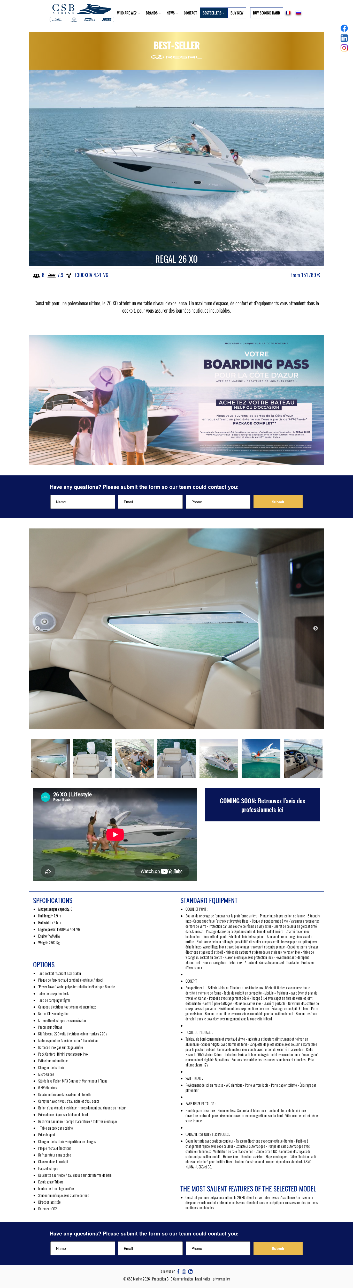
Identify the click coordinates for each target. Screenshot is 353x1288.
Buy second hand (266, 13)
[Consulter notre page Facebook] (178, 1271)
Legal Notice (203, 1279)
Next (315, 628)
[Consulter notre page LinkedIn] (190, 1271)
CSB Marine (134, 1279)
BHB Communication (180, 1279)
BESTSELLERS (212, 13)
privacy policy (221, 1279)
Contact (190, 13)
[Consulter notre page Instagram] (184, 1271)
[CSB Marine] (82, 13)
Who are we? (127, 13)
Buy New (237, 13)
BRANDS (152, 13)
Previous (37, 628)
